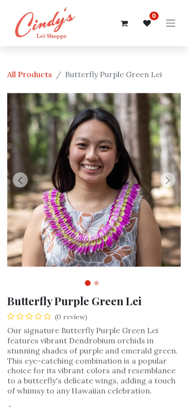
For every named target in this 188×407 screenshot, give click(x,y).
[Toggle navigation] (171, 23)
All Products (29, 74)
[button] (20, 180)
